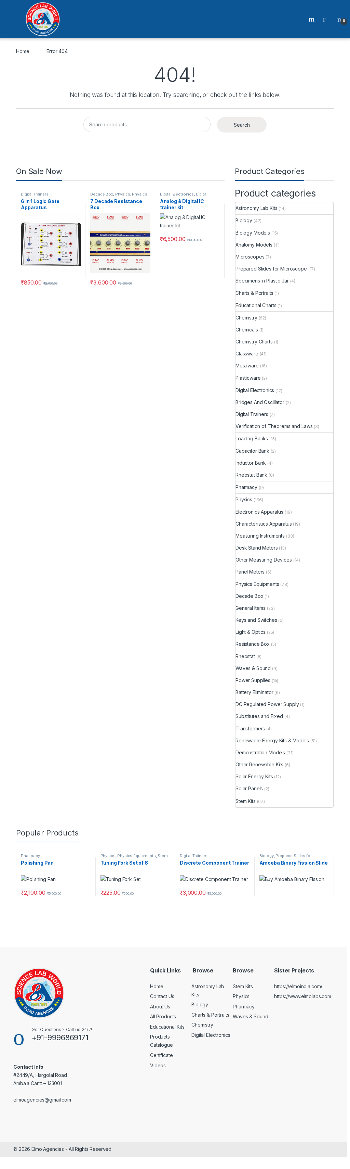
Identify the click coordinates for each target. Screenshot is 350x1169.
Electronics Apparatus (259, 512)
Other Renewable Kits (259, 764)
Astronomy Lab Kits (256, 208)
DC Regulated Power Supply (267, 704)
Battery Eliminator (254, 692)
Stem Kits (245, 801)
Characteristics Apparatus (263, 524)
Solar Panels (249, 788)
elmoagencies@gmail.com (42, 1100)
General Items (250, 608)
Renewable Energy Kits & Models (272, 740)
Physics (122, 194)
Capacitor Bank (252, 451)
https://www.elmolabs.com (302, 996)
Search (312, 19)
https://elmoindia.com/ (298, 986)
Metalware (247, 365)
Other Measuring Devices (263, 560)
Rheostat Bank (251, 475)
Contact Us (162, 996)
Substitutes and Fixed (259, 716)
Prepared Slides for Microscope (271, 269)
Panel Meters (250, 572)
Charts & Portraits (254, 293)
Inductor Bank (250, 463)
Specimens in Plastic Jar (262, 281)
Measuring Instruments (260, 536)
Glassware (246, 353)
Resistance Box (252, 644)
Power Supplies (252, 680)
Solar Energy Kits (254, 776)
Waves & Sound (253, 668)
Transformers (250, 728)
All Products (163, 1016)
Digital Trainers (35, 194)
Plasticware (247, 378)
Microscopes (249, 257)
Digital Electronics (177, 194)
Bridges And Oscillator (259, 402)
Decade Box (101, 194)
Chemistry (246, 317)
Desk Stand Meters (256, 548)
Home (22, 51)
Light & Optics (250, 632)
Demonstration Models (260, 752)
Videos (158, 1065)
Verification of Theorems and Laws (273, 426)
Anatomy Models (253, 245)
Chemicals (246, 329)
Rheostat (245, 656)
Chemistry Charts (254, 341)
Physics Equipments (257, 584)
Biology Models (252, 233)
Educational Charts (255, 305)
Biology (243, 220)
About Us (160, 1006)
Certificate (161, 1055)
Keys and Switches (256, 620)
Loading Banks (251, 438)
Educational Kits (167, 1027)
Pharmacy (246, 487)
